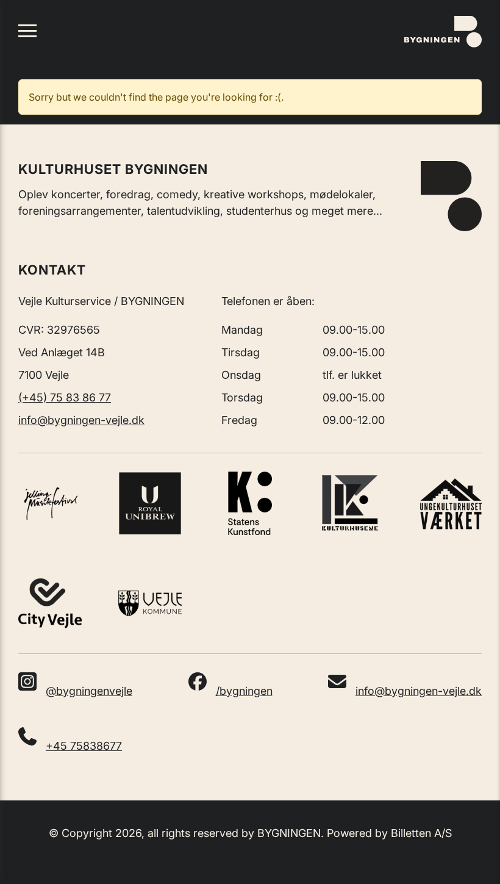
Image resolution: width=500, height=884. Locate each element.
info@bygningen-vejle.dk (81, 420)
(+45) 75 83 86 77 (64, 397)
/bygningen (244, 691)
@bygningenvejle (89, 691)
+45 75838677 (84, 745)
